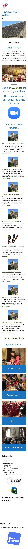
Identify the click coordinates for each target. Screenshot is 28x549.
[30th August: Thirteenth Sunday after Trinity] (13, 136)
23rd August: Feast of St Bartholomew (12, 169)
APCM (6, 461)
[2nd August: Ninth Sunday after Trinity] (13, 264)
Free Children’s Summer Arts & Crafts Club (13, 246)
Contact (6, 460)
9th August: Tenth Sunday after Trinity (11, 221)
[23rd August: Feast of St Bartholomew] (13, 162)
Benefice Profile (8, 463)
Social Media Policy (9, 472)
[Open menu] (2, 19)
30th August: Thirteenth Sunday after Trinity (13, 143)
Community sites (8, 470)
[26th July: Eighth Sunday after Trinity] (13, 290)
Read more (8, 153)
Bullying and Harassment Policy (12, 474)
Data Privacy (7, 467)
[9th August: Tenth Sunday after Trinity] (13, 214)
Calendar (16, 87)
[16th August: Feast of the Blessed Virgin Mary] (13, 187)
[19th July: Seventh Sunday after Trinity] (13, 315)
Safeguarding (7, 465)
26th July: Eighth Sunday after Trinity (11, 297)
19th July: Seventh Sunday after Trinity (12, 322)
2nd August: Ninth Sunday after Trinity (11, 272)
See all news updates (14, 338)
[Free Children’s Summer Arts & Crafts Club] (13, 239)
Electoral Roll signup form (11, 468)
